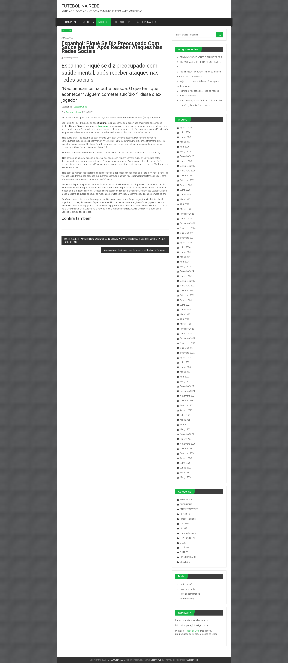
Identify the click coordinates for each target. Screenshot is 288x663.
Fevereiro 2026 (187, 156)
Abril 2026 (184, 147)
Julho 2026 (185, 132)
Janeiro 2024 (186, 276)
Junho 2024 (185, 252)
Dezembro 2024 (187, 223)
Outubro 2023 (186, 290)
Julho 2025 (185, 190)
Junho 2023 (185, 309)
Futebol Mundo (80, 107)
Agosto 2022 (186, 357)
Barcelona (103, 126)
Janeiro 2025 (186, 218)
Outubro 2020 (186, 448)
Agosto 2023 (186, 300)
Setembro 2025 (187, 180)
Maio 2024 (185, 257)
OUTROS (184, 552)
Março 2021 (186, 429)
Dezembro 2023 (187, 281)
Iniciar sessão (186, 584)
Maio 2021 (185, 420)
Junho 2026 (185, 137)
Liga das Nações (188, 533)
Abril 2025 (184, 204)
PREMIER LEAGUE (188, 557)
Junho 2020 (185, 468)
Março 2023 (186, 324)
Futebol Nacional (188, 519)
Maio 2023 (185, 314)
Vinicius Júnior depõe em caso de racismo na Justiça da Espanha (134, 250)
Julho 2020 (185, 463)
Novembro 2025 (187, 170)
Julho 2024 (185, 247)
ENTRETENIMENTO (189, 509)
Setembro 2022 (187, 353)
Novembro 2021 (187, 396)
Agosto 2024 (186, 242)
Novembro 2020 (187, 444)
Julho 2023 (185, 305)
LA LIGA (183, 528)
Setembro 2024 (187, 238)
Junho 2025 (185, 194)
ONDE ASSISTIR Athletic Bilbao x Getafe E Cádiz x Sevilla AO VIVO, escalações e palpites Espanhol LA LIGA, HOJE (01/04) (114, 240)
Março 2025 (186, 209)
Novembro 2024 (187, 228)
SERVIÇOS (185, 562)
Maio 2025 (185, 199)
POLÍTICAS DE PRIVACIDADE (143, 22)
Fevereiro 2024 (187, 271)
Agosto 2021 (186, 410)
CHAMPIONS (70, 22)
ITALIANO (184, 523)
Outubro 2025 (186, 175)
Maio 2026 (185, 142)
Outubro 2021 (186, 400)
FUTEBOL (87, 22)
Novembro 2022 (187, 343)
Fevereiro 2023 (187, 329)
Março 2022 (186, 381)
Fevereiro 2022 (187, 386)
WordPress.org (187, 598)
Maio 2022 (185, 372)
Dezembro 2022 (187, 338)
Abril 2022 (184, 377)
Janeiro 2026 (186, 161)
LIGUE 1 (183, 543)
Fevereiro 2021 (187, 434)
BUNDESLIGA (186, 499)
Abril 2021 (184, 424)
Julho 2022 (185, 362)
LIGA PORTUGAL (187, 538)
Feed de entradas (188, 589)
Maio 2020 (185, 472)
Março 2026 (186, 151)
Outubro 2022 (186, 348)
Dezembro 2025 (187, 166)
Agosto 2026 (186, 127)
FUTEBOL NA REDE (80, 6)
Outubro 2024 (186, 233)
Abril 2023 (184, 319)
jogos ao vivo (192, 631)
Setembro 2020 (187, 453)
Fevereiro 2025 (187, 214)
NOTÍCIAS (103, 22)
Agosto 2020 (186, 458)
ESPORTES (185, 514)
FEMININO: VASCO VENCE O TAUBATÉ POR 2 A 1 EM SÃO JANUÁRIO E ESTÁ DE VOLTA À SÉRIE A (200, 62)
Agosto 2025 (186, 185)
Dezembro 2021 (187, 391)
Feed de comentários (190, 594)
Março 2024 (186, 266)
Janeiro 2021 (186, 439)
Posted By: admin (71, 58)
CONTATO (119, 22)
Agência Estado (73, 112)
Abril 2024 (184, 262)
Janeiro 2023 (186, 333)
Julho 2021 (185, 415)
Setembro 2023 (187, 295)
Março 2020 (186, 477)
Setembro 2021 (187, 405)
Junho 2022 (185, 367)
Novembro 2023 (187, 285)
